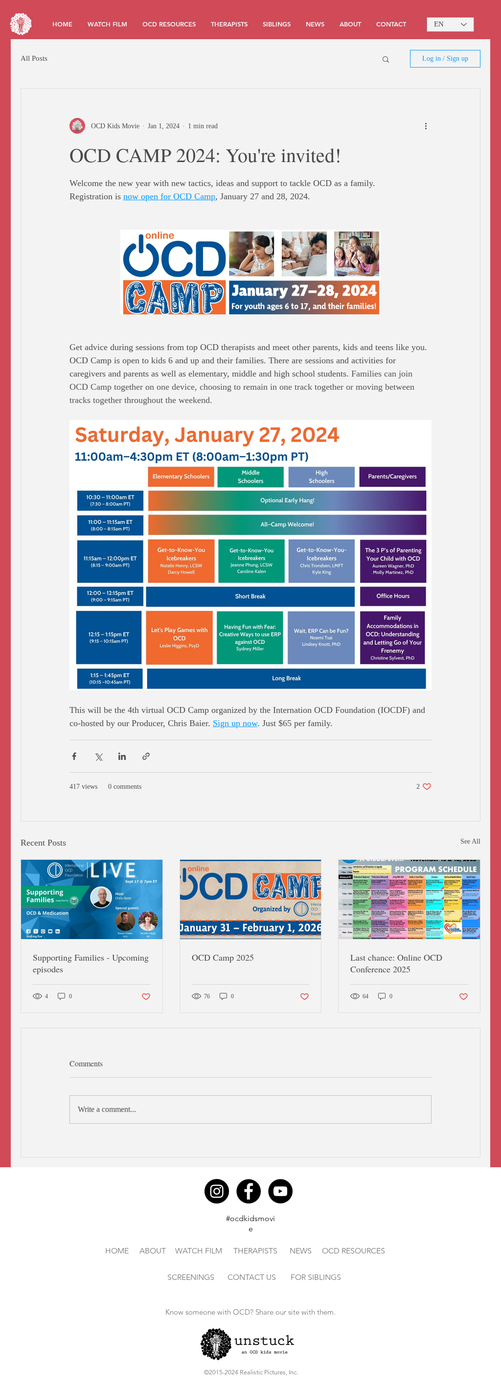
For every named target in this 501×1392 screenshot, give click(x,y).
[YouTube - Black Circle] (280, 1191)
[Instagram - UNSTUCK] (217, 1191)
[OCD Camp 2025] (250, 899)
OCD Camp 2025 (223, 957)
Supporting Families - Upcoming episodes (91, 963)
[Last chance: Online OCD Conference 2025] (409, 899)
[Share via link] (146, 756)
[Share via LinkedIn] (122, 756)
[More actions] (426, 126)
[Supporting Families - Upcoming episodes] (91, 899)
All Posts (34, 58)
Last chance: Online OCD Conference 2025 (396, 963)
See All (470, 841)
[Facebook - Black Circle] (248, 1191)
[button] (385, 59)
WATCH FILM (198, 1250)
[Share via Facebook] (74, 756)
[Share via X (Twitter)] (98, 756)
